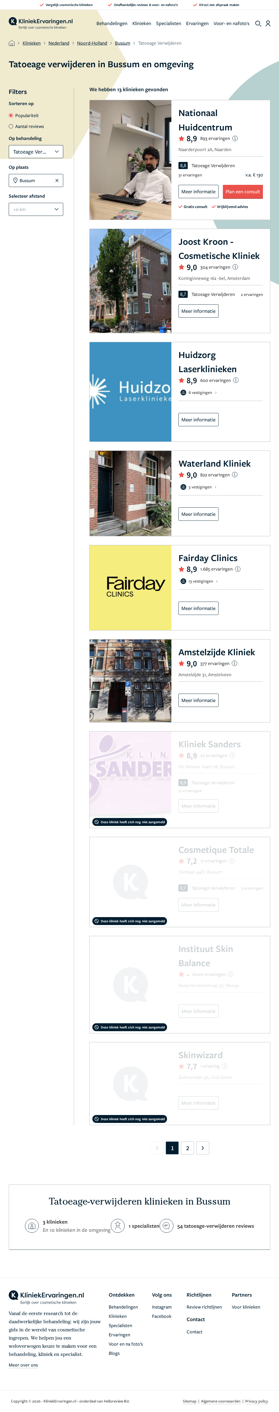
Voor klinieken (246, 1307)
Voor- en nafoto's (232, 23)
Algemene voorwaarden (221, 1401)
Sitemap (190, 1401)
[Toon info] (235, 138)
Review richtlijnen (204, 1307)
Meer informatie (198, 191)
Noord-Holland (92, 43)
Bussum (122, 43)
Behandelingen (112, 23)
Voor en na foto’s (126, 1344)
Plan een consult (243, 191)
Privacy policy (256, 1401)
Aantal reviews (29, 126)
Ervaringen (197, 23)
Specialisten (168, 23)
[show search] (258, 24)
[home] (40, 23)
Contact (194, 1331)
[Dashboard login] (268, 23)
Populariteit (27, 115)
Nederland (58, 43)
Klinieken (141, 23)
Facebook (161, 1316)
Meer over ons (23, 1365)
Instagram (162, 1307)
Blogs (114, 1353)
